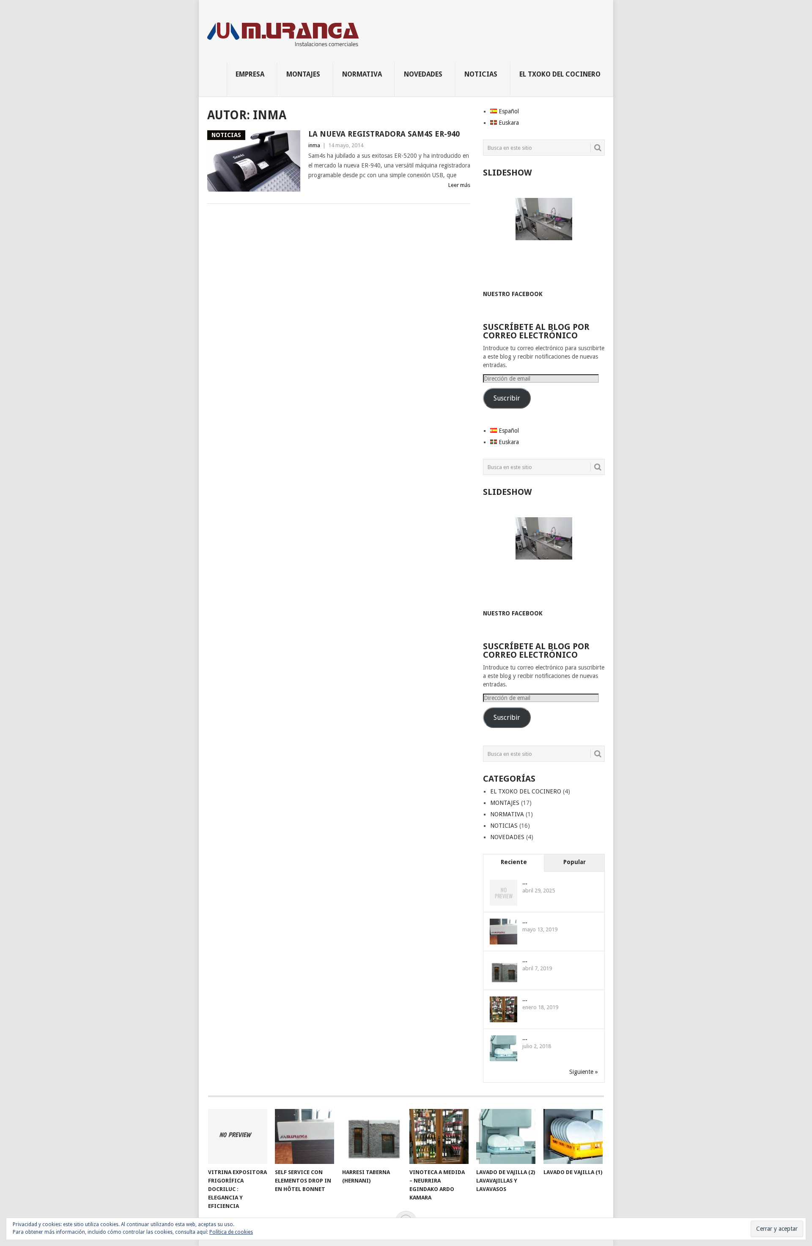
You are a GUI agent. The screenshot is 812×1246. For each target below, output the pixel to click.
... (524, 882)
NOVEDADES (423, 74)
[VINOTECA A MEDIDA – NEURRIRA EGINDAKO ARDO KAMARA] (439, 1136)
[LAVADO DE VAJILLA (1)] (573, 1136)
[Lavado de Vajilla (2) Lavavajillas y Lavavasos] (505, 1136)
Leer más (459, 185)
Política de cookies (231, 1232)
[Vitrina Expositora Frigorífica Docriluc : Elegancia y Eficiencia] (237, 1136)
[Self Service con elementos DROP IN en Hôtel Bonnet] (304, 1136)
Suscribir (507, 398)
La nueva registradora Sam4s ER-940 (384, 133)
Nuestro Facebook (513, 294)
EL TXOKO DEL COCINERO (560, 74)
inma (314, 145)
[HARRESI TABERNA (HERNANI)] (371, 1136)
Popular (574, 862)
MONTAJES (303, 74)
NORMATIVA (362, 74)
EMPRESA (250, 74)
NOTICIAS (480, 74)
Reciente (514, 862)
